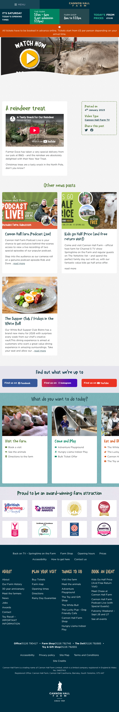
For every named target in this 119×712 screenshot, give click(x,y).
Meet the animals (71, 584)
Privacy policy (47, 655)
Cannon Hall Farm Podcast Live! (28, 234)
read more (19, 263)
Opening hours (86, 553)
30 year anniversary (13, 588)
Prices (102, 553)
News (5, 598)
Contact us (80, 559)
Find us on (11, 383)
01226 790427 (29, 643)
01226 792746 (63, 643)
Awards (6, 607)
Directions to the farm (20, 456)
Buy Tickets (38, 579)
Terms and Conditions (86, 655)
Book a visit (14, 447)
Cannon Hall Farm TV (97, 120)
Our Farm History (12, 584)
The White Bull (70, 605)
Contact (6, 612)
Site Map (64, 655)
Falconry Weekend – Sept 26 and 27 (103, 613)
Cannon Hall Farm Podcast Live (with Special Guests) (102, 603)
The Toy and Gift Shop (71, 599)
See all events (99, 619)
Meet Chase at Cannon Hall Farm (101, 593)
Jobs (5, 602)
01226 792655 (69, 647)
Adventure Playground (71, 447)
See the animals (17, 452)
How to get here (60, 559)
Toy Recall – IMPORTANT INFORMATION (11, 620)
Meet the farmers (11, 593)
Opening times (40, 588)
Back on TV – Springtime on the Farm (34, 553)
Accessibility (39, 559)
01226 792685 (93, 643)
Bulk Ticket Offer (67, 456)
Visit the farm (69, 579)
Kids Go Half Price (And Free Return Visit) (101, 583)
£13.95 (110, 16)
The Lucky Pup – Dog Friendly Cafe (74, 611)
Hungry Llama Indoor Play (73, 452)
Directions (37, 593)
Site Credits (59, 661)
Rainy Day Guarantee (44, 598)
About (5, 579)
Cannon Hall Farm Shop (72, 620)
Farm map (38, 584)
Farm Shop (66, 553)
